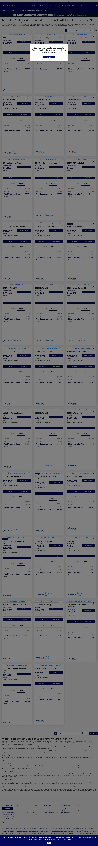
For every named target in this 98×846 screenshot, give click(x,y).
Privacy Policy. (67, 839)
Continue (49, 57)
